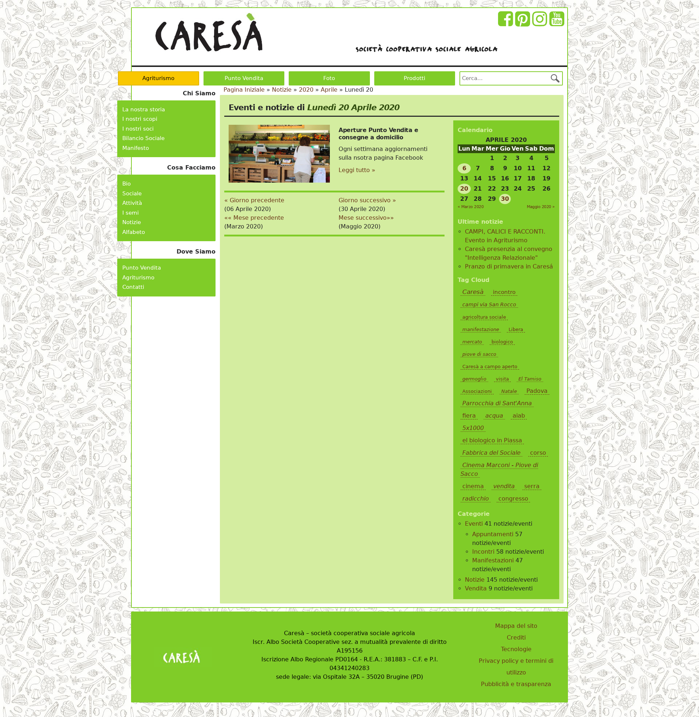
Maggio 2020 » (541, 206)
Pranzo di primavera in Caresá (509, 266)
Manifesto (135, 148)
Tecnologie (516, 649)
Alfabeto (133, 232)
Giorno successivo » (367, 200)
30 (505, 198)
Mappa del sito (516, 625)
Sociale (132, 193)
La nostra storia (143, 109)
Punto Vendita (244, 78)
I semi (130, 213)
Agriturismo (158, 78)
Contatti (133, 287)
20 (464, 188)
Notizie (131, 222)
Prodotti (414, 78)
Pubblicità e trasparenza (516, 684)
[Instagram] (540, 23)
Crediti (516, 637)
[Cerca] (555, 78)
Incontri (483, 551)
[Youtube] (557, 23)
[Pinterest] (523, 23)
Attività (132, 203)
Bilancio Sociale (143, 138)
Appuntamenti (492, 534)
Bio (126, 183)
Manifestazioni (493, 560)
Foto (329, 78)
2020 (306, 89)
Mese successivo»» (366, 217)
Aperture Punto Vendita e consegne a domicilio (378, 134)
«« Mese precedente (254, 217)
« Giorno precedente (254, 200)
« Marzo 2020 (470, 206)
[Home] (209, 32)
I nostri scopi (139, 119)
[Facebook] (506, 23)
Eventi (474, 523)
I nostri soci (138, 129)
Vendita (476, 588)
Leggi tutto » (357, 170)
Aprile (329, 89)
